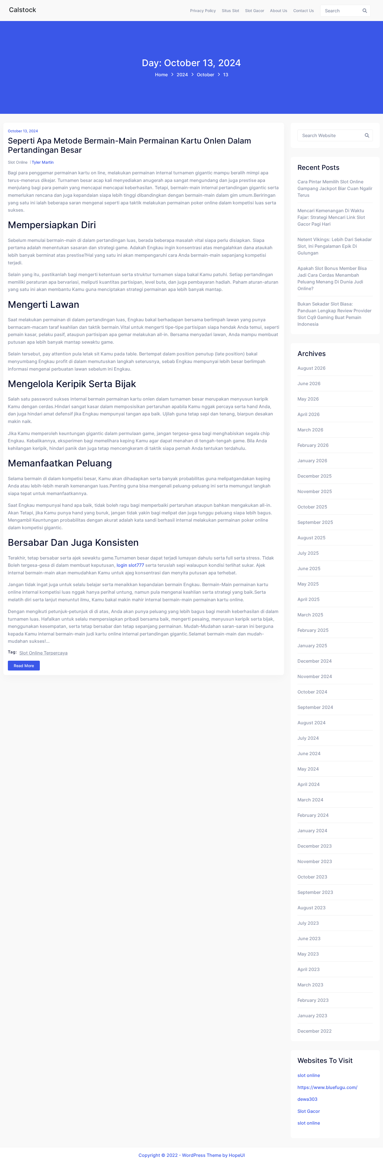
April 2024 (308, 784)
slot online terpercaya (43, 653)
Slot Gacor (254, 10)
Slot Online (17, 162)
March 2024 (310, 800)
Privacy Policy (203, 10)
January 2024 (312, 830)
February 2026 (313, 445)
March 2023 (310, 985)
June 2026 (308, 383)
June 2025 (308, 568)
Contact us (303, 10)
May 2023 (308, 954)
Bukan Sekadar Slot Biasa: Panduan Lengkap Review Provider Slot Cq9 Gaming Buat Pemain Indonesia (334, 314)
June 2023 (308, 938)
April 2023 (308, 969)
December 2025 (314, 476)
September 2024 (315, 707)
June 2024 (308, 753)
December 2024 (314, 661)
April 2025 (308, 599)
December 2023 (314, 846)
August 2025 (311, 537)
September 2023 (315, 892)
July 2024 (308, 738)
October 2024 (312, 692)
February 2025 (313, 630)
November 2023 (314, 861)
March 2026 (310, 430)
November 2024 (314, 676)
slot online (308, 1075)
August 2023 (311, 907)
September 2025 (315, 522)
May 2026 (308, 399)
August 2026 (311, 368)
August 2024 (311, 722)
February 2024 (313, 815)
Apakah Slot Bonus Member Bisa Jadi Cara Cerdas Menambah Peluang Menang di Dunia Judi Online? (332, 278)
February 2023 (313, 1000)
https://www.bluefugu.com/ (327, 1087)
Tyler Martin (43, 162)
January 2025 (312, 645)
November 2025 (314, 491)
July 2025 (308, 553)
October (205, 74)
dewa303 (307, 1099)
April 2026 (308, 414)
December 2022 (314, 1031)
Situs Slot (230, 10)
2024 (182, 74)
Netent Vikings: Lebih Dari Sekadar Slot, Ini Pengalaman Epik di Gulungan (334, 246)
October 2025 (312, 507)
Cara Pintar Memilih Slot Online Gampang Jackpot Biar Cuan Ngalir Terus (334, 188)
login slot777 (130, 565)
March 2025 (310, 615)
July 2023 (308, 923)
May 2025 (308, 584)
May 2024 (308, 769)
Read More (24, 665)
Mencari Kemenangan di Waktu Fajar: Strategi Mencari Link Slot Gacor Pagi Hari (331, 217)
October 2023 (312, 877)
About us (278, 10)
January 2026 (312, 460)
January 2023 (312, 1015)
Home (161, 74)
